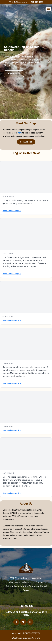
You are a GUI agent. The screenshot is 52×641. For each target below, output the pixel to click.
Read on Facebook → (12, 211)
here (20, 133)
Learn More (14, 73)
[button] (48, 9)
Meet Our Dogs (26, 123)
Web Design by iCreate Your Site (26, 638)
